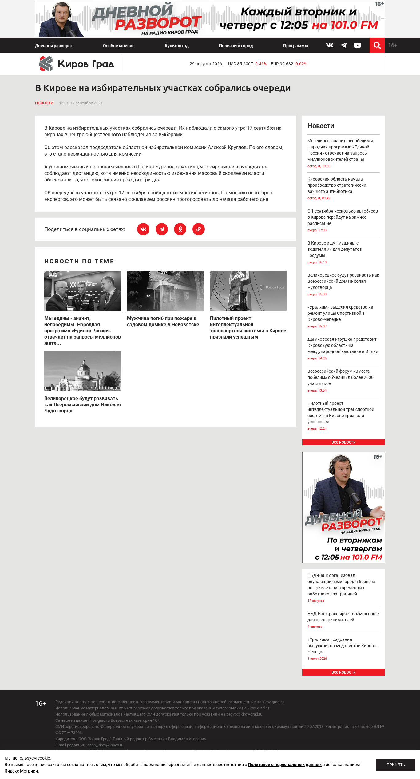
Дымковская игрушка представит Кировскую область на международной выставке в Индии (342, 348)
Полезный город (236, 45)
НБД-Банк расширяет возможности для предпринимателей (343, 620)
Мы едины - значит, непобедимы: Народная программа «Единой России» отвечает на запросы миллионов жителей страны (340, 153)
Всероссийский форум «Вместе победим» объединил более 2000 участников (340, 380)
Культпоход (177, 45)
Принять (396, 765)
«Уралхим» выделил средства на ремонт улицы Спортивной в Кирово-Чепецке (340, 316)
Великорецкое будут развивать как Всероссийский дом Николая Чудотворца (343, 284)
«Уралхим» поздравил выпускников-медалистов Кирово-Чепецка (342, 649)
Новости (44, 103)
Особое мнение (119, 45)
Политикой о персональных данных (285, 764)
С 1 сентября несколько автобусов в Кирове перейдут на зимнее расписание (342, 220)
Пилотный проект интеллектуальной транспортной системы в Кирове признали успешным (340, 416)
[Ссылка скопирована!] (198, 229)
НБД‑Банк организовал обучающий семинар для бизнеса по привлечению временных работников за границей (341, 588)
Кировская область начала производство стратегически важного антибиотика (336, 188)
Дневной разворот (54, 45)
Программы (295, 45)
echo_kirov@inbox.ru (105, 745)
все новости (343, 442)
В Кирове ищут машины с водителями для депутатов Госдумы (334, 252)
